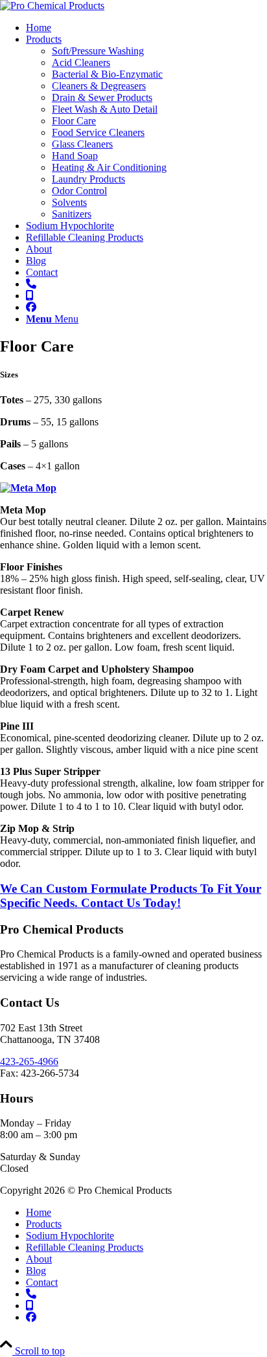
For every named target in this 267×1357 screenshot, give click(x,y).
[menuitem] (146, 28)
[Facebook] (31, 307)
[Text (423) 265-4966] (30, 295)
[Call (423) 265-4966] (31, 283)
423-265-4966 (29, 1061)
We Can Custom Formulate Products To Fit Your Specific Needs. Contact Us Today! (130, 896)
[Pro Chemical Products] (52, 5)
